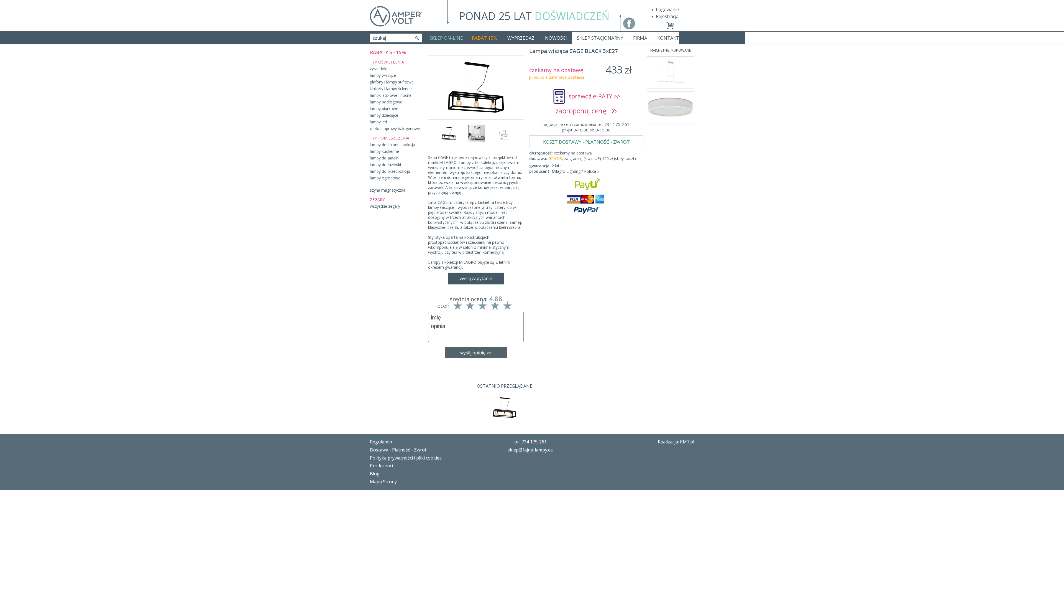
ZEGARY (377, 199)
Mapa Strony (383, 482)
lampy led (378, 122)
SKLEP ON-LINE (446, 38)
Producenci (381, 466)
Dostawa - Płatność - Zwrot (398, 450)
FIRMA (640, 38)
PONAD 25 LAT (534, 16)
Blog (375, 474)
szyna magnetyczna (387, 190)
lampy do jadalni (384, 158)
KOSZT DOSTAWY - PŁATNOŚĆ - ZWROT (586, 142)
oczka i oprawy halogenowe (395, 128)
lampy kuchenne (384, 151)
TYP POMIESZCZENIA (389, 138)
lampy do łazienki (385, 164)
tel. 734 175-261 (530, 442)
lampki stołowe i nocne (390, 95)
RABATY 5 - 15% (388, 52)
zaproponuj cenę (583, 110)
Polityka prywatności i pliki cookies (406, 458)
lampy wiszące (383, 75)
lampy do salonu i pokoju (392, 144)
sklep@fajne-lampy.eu (530, 450)
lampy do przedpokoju (390, 171)
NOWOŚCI (556, 38)
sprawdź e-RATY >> (594, 96)
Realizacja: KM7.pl (676, 442)
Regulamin (381, 442)
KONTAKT (668, 38)
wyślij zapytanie (476, 278)
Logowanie (667, 9)
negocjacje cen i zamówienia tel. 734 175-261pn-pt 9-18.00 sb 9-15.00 (586, 127)
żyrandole (378, 68)
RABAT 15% (484, 38)
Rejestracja (667, 16)
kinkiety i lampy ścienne (391, 88)
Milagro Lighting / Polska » (575, 171)
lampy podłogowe (386, 102)
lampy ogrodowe (385, 178)
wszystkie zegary (385, 206)
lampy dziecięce (384, 115)
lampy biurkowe (384, 108)
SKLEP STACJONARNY (600, 38)
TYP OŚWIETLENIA (387, 62)
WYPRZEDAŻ (520, 38)
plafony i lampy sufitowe (392, 82)
